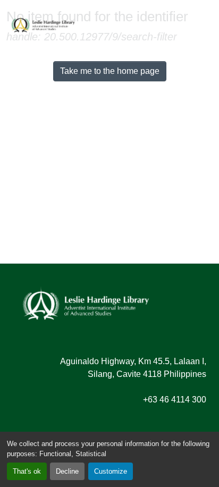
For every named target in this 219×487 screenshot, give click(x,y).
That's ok (27, 471)
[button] (43, 24)
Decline (67, 471)
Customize (110, 471)
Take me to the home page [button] (109, 70)
